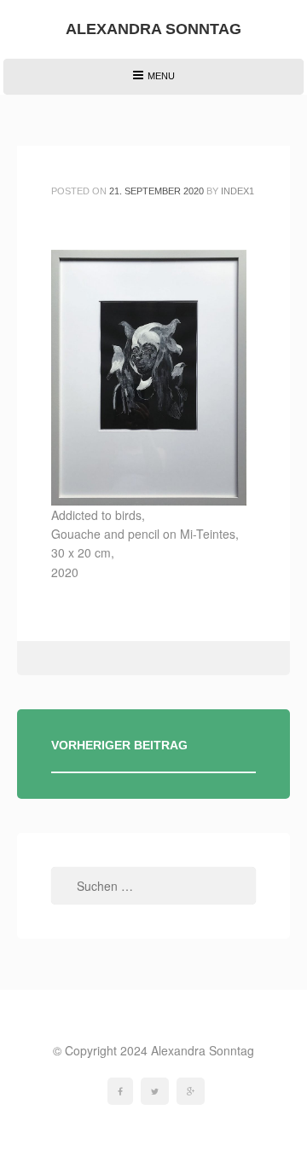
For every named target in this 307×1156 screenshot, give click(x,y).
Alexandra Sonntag (153, 29)
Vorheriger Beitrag (119, 745)
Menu (153, 82)
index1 (237, 191)
